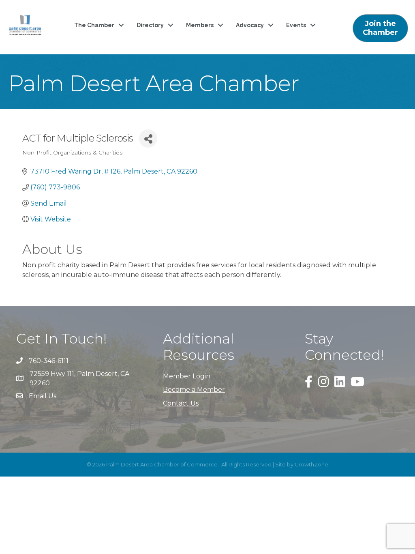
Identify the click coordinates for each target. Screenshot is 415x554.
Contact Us (181, 403)
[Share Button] (148, 138)
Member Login (186, 376)
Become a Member (194, 389)
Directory (150, 25)
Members (200, 25)
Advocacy (250, 25)
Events (296, 25)
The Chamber (94, 25)
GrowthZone (311, 464)
